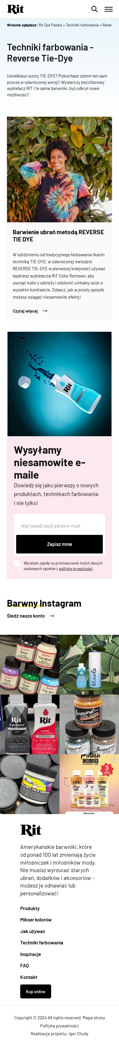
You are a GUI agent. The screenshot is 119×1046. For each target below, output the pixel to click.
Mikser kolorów (36, 919)
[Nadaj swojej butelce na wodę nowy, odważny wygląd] (89, 665)
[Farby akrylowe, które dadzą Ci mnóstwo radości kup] (30, 665)
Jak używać (32, 931)
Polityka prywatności (59, 1025)
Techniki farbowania (41, 942)
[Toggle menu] (108, 9)
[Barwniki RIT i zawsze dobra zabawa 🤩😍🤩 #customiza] (30, 724)
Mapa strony (94, 1017)
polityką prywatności (76, 568)
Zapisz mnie (59, 544)
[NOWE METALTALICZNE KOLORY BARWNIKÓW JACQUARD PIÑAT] (89, 784)
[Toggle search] (94, 9)
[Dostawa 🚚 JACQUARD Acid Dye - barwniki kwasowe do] (89, 724)
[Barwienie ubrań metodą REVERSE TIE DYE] (59, 169)
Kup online (35, 991)
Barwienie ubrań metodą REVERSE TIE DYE (58, 235)
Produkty (30, 908)
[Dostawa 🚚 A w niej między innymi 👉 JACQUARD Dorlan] (30, 784)
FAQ (24, 965)
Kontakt (28, 977)
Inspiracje (30, 954)
